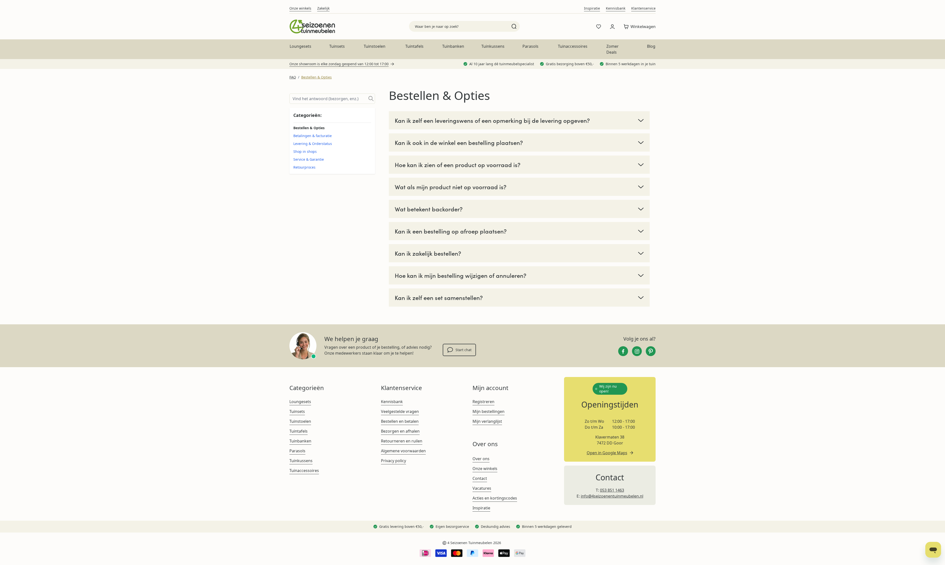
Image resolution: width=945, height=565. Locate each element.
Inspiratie (592, 8)
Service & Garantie (308, 159)
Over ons (480, 458)
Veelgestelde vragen (400, 411)
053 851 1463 (612, 490)
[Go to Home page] (312, 26)
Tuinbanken (453, 46)
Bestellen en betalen (400, 421)
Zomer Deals (612, 49)
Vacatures (481, 488)
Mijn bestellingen (488, 411)
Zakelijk (323, 8)
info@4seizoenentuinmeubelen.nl (612, 496)
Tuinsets (337, 46)
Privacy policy (393, 460)
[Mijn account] (612, 26)
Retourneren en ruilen (401, 441)
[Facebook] (623, 351)
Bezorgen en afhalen (400, 431)
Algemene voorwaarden (403, 451)
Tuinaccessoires (572, 46)
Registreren (483, 401)
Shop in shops (305, 151)
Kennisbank (615, 8)
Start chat (464, 349)
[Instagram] (637, 351)
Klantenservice (643, 8)
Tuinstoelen (374, 46)
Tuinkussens (492, 46)
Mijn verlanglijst (487, 421)
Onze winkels (300, 8)
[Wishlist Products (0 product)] (598, 26)
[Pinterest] (651, 351)
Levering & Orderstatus (312, 143)
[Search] (514, 26)
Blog (651, 46)
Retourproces (304, 167)
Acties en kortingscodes (494, 498)
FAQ (292, 77)
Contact (479, 478)
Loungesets (300, 46)
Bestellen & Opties (316, 77)
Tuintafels (414, 46)
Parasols (530, 46)
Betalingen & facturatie (312, 135)
